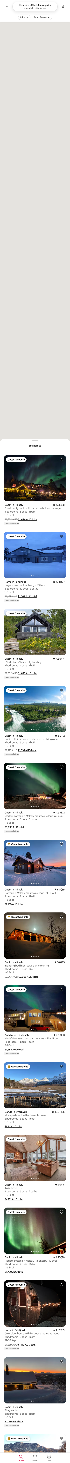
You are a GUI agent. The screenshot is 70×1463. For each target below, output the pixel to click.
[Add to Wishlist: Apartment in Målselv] (61, 989)
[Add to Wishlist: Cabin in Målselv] (61, 459)
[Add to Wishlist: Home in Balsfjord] (61, 1284)
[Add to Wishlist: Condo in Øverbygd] (61, 1066)
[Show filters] (63, 6)
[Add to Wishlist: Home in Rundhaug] (61, 536)
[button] (27, 519)
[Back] (7, 6)
